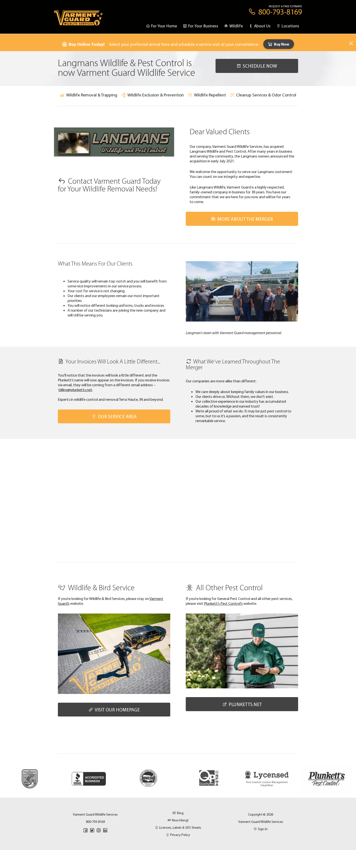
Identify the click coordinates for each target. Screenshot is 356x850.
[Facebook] (85, 830)
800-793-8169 (95, 821)
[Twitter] (92, 830)
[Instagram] (98, 830)
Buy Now (281, 44)
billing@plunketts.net (75, 389)
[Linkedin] (105, 830)
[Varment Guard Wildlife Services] (78, 20)
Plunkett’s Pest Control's (223, 603)
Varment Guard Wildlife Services (260, 821)
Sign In (263, 829)
